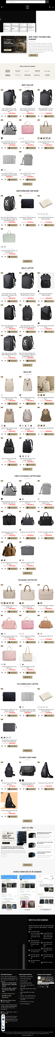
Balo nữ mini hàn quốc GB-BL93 (9, 459)
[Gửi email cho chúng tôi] (43, 987)
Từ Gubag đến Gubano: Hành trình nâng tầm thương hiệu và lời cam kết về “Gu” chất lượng (12, 847)
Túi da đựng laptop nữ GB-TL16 (27, 667)
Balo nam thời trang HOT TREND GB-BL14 (46, 294)
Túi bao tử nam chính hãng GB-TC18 (9, 783)
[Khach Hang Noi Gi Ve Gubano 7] (27, 892)
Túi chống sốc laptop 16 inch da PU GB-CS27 (46, 218)
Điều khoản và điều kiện (26, 976)
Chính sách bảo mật (25, 978)
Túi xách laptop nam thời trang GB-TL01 (9, 563)
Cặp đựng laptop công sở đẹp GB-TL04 (27, 502)
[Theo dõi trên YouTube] (48, 987)
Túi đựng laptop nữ (27, 140)
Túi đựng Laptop (45, 140)
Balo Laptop (45, 107)
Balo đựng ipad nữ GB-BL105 (46, 428)
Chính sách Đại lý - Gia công (27, 1001)
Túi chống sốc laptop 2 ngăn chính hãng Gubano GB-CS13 (9, 174)
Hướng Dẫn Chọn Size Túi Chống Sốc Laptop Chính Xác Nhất (44, 833)
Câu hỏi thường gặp (25, 1003)
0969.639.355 (5, 997)
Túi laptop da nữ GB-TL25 (46, 636)
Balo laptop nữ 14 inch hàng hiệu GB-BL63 (9, 398)
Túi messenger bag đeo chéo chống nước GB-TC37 (27, 783)
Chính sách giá (23, 980)
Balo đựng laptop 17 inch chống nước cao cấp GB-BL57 (27, 326)
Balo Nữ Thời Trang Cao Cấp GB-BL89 (9, 428)
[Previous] (3, 21)
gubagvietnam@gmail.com (8, 993)
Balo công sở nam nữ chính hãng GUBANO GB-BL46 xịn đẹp (27, 110)
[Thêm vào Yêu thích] (2, 116)
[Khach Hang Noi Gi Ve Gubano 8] (9, 892)
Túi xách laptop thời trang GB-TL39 (46, 606)
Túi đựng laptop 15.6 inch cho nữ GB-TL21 (46, 142)
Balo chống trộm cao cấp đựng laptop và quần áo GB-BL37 (9, 110)
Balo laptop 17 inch (28, 107)
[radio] (2, 138)
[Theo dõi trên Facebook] (38, 987)
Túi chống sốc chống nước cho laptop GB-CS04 (27, 218)
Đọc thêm (4, 856)
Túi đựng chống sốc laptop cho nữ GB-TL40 (27, 606)
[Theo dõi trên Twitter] (41, 987)
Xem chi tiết (33, 55)
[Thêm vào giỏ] (5, 116)
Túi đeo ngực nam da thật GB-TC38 (9, 811)
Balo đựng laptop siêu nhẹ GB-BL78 (46, 326)
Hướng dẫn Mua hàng (26, 983)
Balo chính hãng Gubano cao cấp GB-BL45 (9, 326)
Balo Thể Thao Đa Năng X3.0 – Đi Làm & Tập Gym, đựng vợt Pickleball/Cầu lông (9, 219)
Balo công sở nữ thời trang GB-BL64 (27, 398)
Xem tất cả (27, 184)
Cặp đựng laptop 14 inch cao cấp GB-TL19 (9, 532)
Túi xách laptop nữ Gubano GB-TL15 (27, 142)
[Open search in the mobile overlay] (27, 1)
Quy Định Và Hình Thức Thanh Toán (22, 1030)
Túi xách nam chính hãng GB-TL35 (46, 532)
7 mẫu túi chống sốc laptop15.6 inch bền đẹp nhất (44, 852)
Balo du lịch (9, 107)
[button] (2, 7)
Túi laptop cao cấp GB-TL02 (27, 532)
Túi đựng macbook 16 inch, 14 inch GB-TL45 (9, 251)
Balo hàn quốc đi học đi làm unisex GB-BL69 (27, 459)
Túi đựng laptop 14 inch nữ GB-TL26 (9, 667)
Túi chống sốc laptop (9, 249)
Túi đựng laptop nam (9, 140)
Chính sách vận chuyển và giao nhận (38, 1029)
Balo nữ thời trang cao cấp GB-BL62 (27, 428)
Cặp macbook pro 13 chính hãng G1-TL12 (27, 174)
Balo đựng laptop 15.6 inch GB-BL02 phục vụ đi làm (46, 109)
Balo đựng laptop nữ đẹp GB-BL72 (46, 398)
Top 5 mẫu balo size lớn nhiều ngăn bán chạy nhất (45, 843)
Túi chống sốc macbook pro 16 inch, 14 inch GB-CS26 (9, 740)
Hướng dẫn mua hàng (36, 1030)
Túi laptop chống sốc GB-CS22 (27, 563)
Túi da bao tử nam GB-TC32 (45, 783)
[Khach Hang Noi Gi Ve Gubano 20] (46, 892)
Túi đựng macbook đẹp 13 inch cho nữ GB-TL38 (9, 636)
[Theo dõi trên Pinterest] (45, 987)
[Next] (52, 21)
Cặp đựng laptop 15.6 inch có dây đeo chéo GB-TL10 (9, 142)
